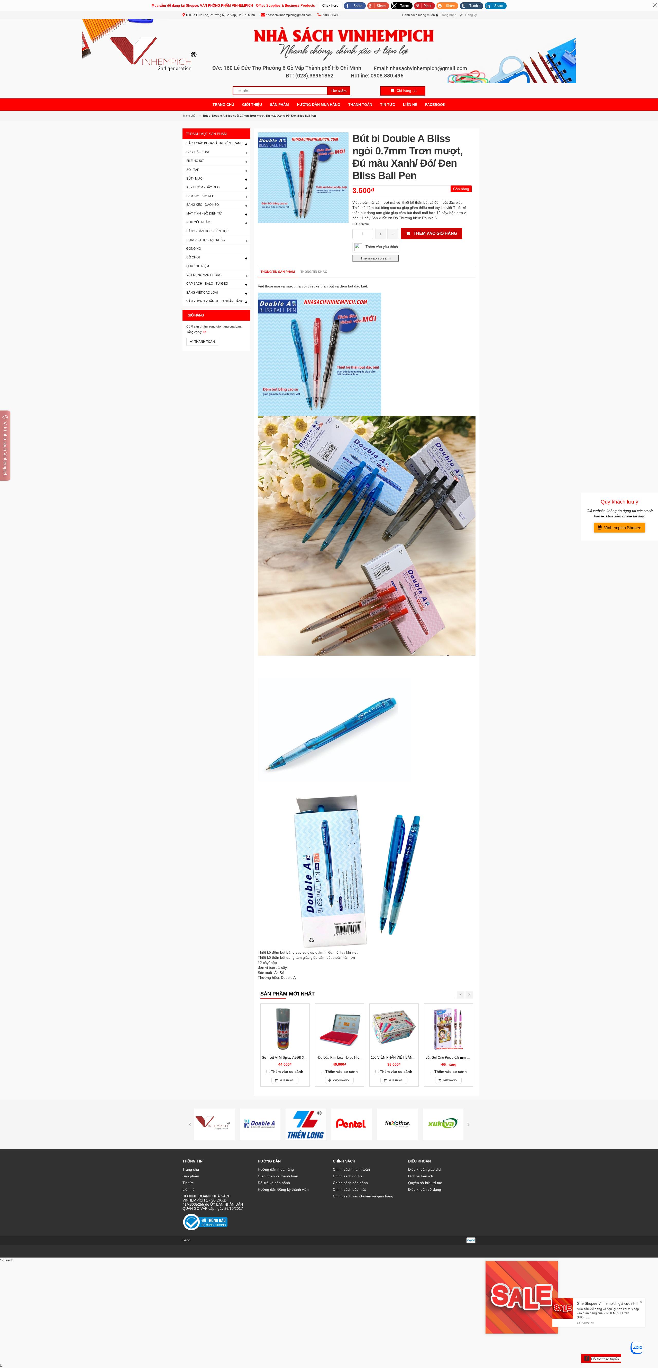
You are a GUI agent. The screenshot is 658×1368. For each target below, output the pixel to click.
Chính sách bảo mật (349, 1189)
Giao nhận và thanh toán (278, 1176)
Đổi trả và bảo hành (274, 1183)
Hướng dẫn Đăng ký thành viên (283, 1189)
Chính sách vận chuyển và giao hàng (363, 1196)
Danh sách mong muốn (418, 15)
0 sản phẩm (199, 326)
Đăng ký (471, 15)
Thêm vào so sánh (287, 1071)
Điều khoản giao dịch (425, 1169)
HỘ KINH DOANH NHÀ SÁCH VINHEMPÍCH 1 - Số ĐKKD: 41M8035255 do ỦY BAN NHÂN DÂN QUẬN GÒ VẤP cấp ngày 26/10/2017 (212, 1202)
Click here (330, 5)
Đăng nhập (448, 15)
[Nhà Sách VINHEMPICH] (329, 51)
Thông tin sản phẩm (278, 272)
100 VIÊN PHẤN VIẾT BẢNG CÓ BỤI (399, 1057)
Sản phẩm (190, 1176)
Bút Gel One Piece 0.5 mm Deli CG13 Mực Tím (461, 1057)
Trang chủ (188, 115)
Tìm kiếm (338, 91)
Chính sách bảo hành (350, 1183)
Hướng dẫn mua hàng (276, 1169)
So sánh (6, 1260)
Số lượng (360, 224)
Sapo (186, 1240)
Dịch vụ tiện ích (420, 1176)
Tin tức (188, 1183)
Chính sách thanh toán (351, 1169)
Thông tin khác (313, 272)
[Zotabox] (1, 1365)
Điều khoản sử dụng (424, 1189)
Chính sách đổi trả (348, 1176)
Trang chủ (190, 1169)
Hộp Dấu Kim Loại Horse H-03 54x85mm (346, 1057)
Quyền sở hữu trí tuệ (425, 1183)
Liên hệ (188, 1189)
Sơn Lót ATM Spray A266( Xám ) (286, 1057)
